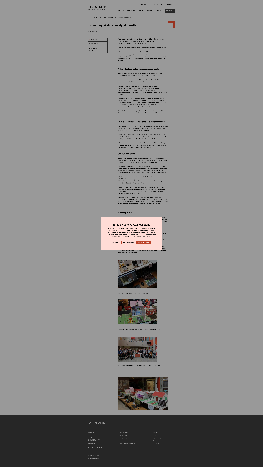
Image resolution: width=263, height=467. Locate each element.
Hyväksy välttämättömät (128, 242)
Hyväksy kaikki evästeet (143, 242)
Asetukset (115, 242)
